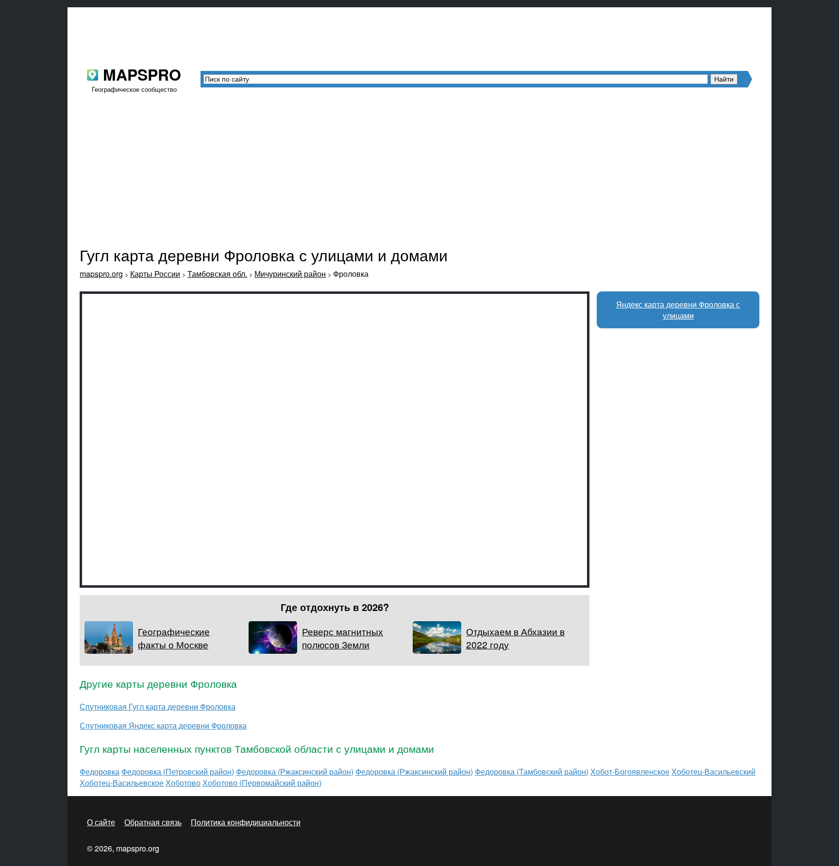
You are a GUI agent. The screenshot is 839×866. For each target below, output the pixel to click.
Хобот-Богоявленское (630, 771)
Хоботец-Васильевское (122, 782)
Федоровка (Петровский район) (177, 771)
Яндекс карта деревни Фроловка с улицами (678, 310)
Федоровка (99, 771)
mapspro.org (101, 273)
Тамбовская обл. (217, 273)
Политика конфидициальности (246, 822)
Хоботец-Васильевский (713, 771)
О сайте (101, 822)
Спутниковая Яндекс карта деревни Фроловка (163, 725)
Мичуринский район (290, 273)
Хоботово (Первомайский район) (261, 782)
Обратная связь (153, 822)
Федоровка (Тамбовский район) (531, 771)
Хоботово (183, 782)
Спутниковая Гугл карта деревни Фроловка (157, 706)
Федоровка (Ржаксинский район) (294, 771)
